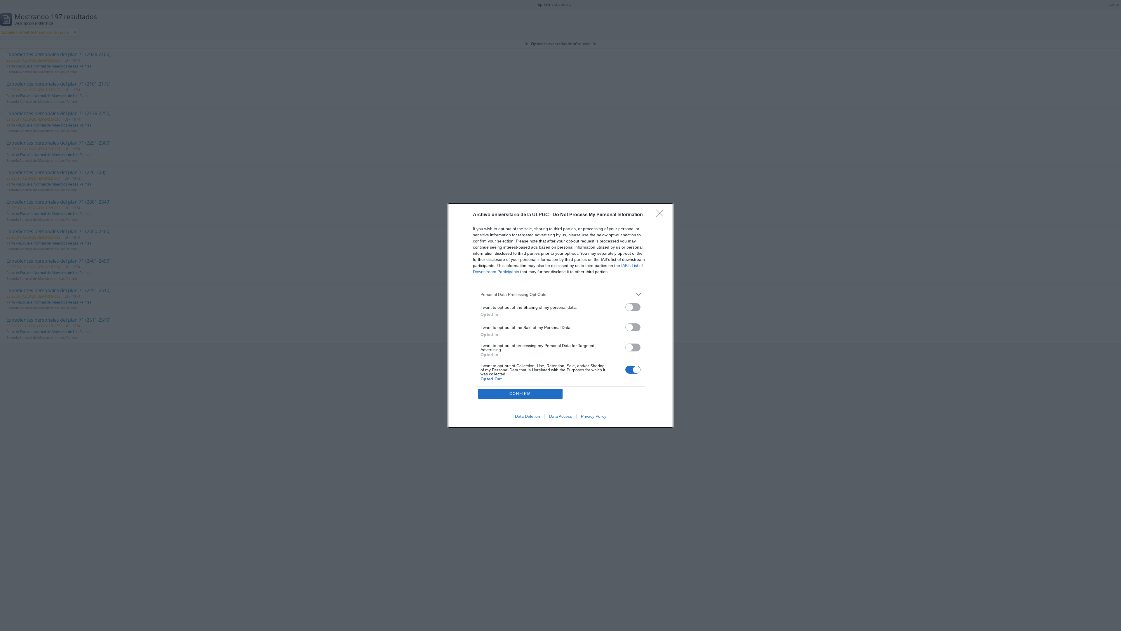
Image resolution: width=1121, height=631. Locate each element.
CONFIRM (520, 393)
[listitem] (560, 294)
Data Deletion (527, 416)
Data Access (560, 416)
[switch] (632, 307)
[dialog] (560, 315)
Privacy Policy (593, 416)
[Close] (661, 215)
